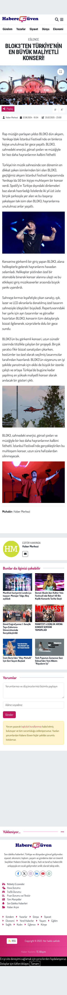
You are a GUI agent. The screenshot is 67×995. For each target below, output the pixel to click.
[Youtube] (43, 873)
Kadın (19, 924)
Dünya (45, 29)
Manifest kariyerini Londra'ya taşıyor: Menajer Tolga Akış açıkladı (17, 595)
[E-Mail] (25, 554)
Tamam (35, 963)
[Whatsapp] (49, 873)
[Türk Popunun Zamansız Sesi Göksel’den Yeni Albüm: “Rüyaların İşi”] (49, 647)
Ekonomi (58, 29)
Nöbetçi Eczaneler (16, 884)
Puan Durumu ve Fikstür (18, 895)
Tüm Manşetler (14, 899)
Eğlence (33, 39)
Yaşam (42, 920)
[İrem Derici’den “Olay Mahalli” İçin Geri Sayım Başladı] (17, 647)
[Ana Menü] (61, 19)
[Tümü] (62, 831)
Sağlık (9, 924)
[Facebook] (18, 873)
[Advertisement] (33, 787)
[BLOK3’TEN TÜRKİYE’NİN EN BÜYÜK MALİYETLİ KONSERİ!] (33, 85)
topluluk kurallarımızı (31, 726)
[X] (24, 873)
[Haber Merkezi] (11, 548)
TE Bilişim (41, 951)
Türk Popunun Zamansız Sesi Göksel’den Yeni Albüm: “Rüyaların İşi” (49, 660)
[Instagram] (30, 873)
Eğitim (54, 920)
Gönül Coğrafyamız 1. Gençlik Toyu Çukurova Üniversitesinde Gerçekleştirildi (17, 628)
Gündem (7, 29)
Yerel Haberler (27, 920)
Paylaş (10, 108)
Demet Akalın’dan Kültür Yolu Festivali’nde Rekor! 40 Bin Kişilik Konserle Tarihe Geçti (49, 595)
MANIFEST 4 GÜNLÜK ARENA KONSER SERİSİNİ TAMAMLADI (49, 627)
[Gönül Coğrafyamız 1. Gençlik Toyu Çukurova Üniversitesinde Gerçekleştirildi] (17, 613)
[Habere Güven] (20, 19)
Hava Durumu (13, 887)
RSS (13, 940)
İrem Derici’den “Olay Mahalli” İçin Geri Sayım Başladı (17, 659)
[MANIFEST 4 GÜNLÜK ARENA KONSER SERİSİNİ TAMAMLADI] (49, 613)
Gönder (9, 714)
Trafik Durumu (14, 891)
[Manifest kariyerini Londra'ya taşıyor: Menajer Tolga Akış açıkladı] (17, 581)
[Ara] (57, 19)
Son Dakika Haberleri (17, 903)
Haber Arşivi (13, 907)
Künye (44, 924)
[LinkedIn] (37, 873)
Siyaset (34, 29)
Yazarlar (20, 29)
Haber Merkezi (12, 117)
